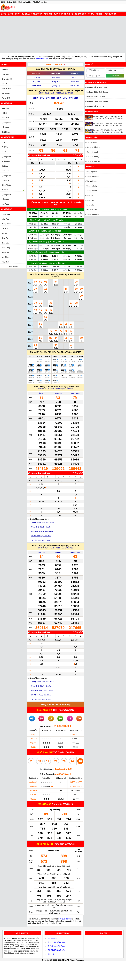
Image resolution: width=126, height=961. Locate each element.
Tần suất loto (91, 181)
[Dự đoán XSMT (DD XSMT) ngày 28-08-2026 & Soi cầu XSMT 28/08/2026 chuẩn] (89, 124)
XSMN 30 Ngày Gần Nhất (41, 536)
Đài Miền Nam (6, 209)
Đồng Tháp (6, 224)
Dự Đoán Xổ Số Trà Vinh (96, 97)
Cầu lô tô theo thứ (93, 161)
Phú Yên (5, 147)
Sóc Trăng (6, 248)
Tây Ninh (36, 81)
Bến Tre (5, 238)
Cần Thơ (5, 219)
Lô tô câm (90, 200)
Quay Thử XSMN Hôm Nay (41, 527)
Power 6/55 (74, 81)
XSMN (17, 14)
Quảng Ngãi (6, 195)
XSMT (10, 14)
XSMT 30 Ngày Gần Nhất (41, 695)
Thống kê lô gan (93, 176)
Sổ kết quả (36, 14)
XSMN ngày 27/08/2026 (64, 389)
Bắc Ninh (5, 127)
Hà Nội (74, 77)
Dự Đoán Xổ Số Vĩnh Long (97, 87)
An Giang (36, 77)
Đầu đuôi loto (92, 210)
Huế (3, 142)
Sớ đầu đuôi (80, 14)
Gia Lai (5, 190)
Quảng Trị (56, 86)
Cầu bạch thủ (92, 142)
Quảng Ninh (6, 122)
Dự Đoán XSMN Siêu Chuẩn (42, 531)
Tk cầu (91, 14)
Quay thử (58, 14)
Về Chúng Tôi (111, 14)
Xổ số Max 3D (45, 804)
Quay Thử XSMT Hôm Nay (41, 686)
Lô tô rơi (90, 195)
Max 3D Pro (74, 86)
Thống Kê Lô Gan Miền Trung (43, 682)
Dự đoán (26, 14)
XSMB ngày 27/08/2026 (64, 93)
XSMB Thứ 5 (49, 93)
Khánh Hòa (6, 161)
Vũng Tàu (6, 214)
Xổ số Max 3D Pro (45, 844)
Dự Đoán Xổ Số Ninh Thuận (97, 102)
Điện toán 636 (7, 79)
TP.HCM (5, 229)
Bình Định (56, 77)
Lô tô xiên (90, 205)
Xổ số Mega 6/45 (44, 710)
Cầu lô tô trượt (92, 152)
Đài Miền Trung (7, 137)
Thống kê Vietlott (93, 214)
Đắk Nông (5, 199)
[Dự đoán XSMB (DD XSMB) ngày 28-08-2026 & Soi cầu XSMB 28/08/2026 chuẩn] (89, 117)
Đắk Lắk (5, 152)
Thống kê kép (92, 191)
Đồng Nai (5, 252)
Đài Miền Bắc (6, 103)
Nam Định (5, 108)
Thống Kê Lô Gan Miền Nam (42, 522)
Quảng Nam (6, 157)
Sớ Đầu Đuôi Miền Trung (41, 699)
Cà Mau (5, 233)
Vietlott (48, 14)
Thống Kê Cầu (91, 137)
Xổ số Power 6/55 (45, 752)
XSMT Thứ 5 (49, 548)
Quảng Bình (55, 81)
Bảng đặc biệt (92, 172)
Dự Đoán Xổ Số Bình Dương (97, 92)
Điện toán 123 (7, 74)
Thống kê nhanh (93, 186)
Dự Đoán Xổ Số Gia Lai (95, 106)
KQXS (3, 57)
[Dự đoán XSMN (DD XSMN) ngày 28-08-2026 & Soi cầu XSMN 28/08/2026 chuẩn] (89, 131)
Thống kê (68, 14)
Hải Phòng (6, 132)
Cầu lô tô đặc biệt (93, 147)
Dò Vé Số (89, 64)
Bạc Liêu (5, 243)
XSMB (3, 14)
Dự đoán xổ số (91, 111)
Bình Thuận (36, 86)
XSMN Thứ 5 (49, 389)
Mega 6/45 (5, 93)
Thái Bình (5, 118)
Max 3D (4, 84)
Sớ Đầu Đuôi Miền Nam (40, 540)
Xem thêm (13, 267)
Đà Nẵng (5, 166)
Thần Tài (5, 69)
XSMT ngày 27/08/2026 (64, 548)
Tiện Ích (99, 14)
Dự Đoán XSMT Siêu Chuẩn (42, 690)
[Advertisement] (63, 34)
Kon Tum (5, 204)
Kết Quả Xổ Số (42, 59)
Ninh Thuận (6, 185)
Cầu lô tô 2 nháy (93, 157)
